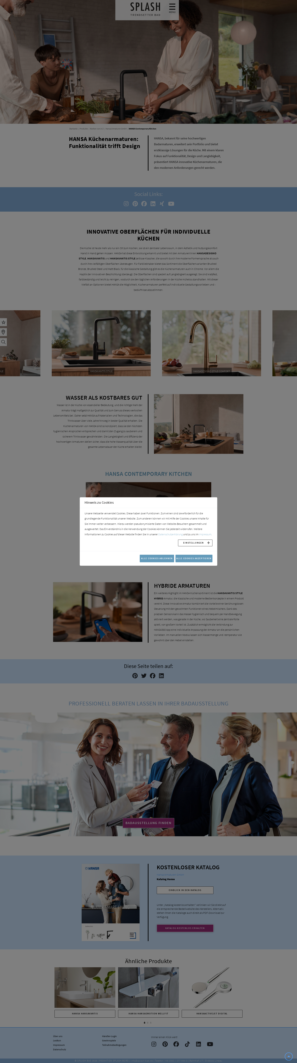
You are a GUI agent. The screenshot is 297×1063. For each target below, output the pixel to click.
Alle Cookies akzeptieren (194, 558)
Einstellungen (193, 542)
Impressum (205, 534)
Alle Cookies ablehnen (157, 558)
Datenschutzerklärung (170, 534)
